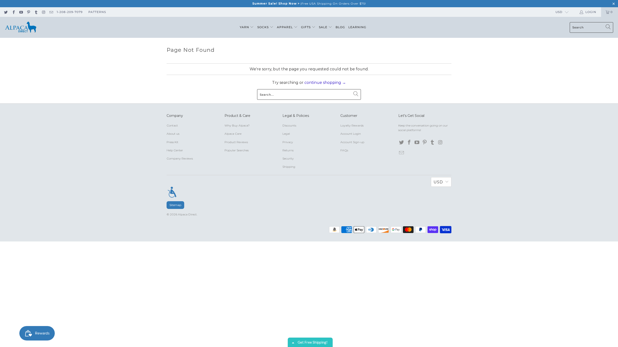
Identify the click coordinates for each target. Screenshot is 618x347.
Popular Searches (237, 150)
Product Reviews (236, 142)
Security (288, 158)
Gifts (306, 27)
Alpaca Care (233, 133)
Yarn (245, 27)
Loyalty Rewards (352, 125)
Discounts (289, 125)
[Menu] (172, 192)
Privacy (287, 142)
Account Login (350, 133)
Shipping (288, 166)
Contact (172, 125)
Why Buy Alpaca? (237, 125)
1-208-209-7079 (70, 12)
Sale (323, 27)
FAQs (344, 150)
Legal (286, 133)
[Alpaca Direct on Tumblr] (36, 12)
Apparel (285, 27)
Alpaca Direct (187, 214)
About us (173, 133)
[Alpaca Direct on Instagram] (43, 12)
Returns (288, 150)
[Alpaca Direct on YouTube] (21, 12)
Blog (340, 27)
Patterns (97, 12)
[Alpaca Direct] (20, 27)
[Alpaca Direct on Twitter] (6, 12)
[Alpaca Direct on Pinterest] (28, 12)
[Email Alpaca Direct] (51, 12)
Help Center (175, 150)
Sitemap (175, 205)
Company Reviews (180, 158)
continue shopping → (325, 82)
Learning (357, 27)
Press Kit (172, 142)
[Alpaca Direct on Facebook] (13, 12)
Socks (263, 27)
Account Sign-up (352, 142)
